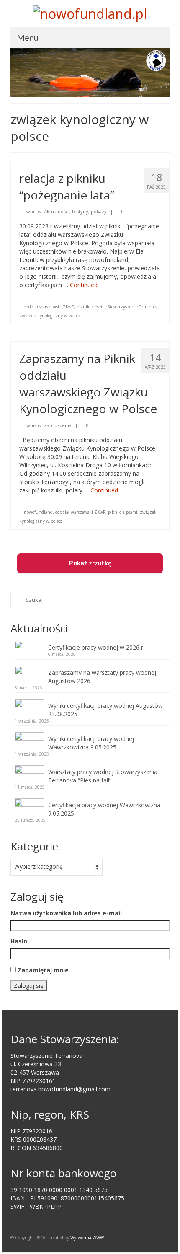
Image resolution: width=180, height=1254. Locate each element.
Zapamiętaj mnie (43, 970)
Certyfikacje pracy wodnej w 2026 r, (96, 647)
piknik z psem (91, 307)
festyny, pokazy (89, 211)
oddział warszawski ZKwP (49, 307)
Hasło (18, 941)
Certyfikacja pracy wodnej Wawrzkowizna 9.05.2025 (104, 809)
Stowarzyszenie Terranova (132, 307)
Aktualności (56, 211)
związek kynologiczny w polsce (49, 316)
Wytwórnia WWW (87, 1238)
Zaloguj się (29, 986)
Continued (84, 285)
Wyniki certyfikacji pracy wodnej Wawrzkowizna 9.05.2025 (91, 743)
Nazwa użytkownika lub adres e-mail (66, 913)
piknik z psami (122, 512)
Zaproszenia (58, 425)
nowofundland (38, 512)
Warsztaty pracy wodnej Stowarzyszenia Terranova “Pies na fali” (102, 776)
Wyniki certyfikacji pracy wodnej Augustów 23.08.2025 (105, 710)
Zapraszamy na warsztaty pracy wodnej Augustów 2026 (102, 676)
